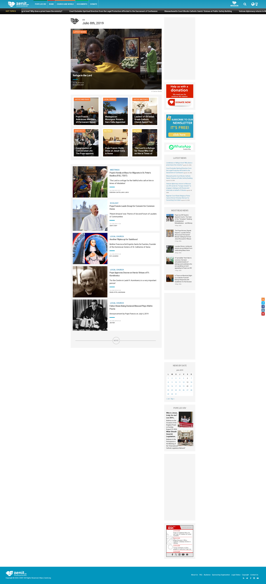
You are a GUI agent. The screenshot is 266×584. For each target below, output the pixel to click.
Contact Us (254, 575)
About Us (194, 575)
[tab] (173, 527)
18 (180, 386)
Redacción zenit (78, 85)
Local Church (109, 99)
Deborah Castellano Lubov (119, 192)
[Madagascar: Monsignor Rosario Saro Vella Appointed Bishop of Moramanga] (115, 111)
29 (168, 394)
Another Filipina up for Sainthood (123, 239)
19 (183, 386)
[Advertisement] (179, 48)
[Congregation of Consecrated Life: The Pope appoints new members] (86, 142)
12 (183, 382)
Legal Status (235, 575)
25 (180, 390)
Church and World (65, 4)
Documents (82, 4)
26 (183, 390)
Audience (207, 575)
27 (187, 390)
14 (191, 382)
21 (191, 386)
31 (176, 394)
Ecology (114, 203)
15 (168, 386)
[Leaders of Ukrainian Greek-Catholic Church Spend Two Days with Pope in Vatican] (144, 111)
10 (176, 382)
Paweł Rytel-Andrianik (117, 292)
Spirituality (79, 131)
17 (176, 386)
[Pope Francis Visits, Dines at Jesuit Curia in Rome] (115, 142)
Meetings (107, 131)
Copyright (245, 575)
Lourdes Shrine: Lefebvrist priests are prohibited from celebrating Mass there (183, 248)
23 (172, 390)
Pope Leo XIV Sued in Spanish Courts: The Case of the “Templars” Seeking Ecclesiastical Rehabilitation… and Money (183, 219)
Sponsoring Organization (221, 575)
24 (176, 390)
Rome (51, 4)
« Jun (168, 399)
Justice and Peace (82, 99)
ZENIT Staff (113, 225)
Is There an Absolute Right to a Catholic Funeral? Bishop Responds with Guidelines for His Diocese (183, 279)
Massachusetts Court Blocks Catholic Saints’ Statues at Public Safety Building (137, 11)
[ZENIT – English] (20, 4)
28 (191, 390)
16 (172, 386)
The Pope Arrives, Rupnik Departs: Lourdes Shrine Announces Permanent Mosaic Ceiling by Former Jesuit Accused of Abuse (183, 235)
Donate (93, 4)
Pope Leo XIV (40, 4)
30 (172, 394)
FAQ (200, 575)
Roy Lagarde (114, 256)
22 (168, 390)
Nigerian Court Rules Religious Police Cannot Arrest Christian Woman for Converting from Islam (178, 198)
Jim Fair (112, 323)
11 (180, 382)
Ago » (172, 399)
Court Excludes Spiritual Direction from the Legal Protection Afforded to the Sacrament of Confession (53, 11)
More (116, 341)
